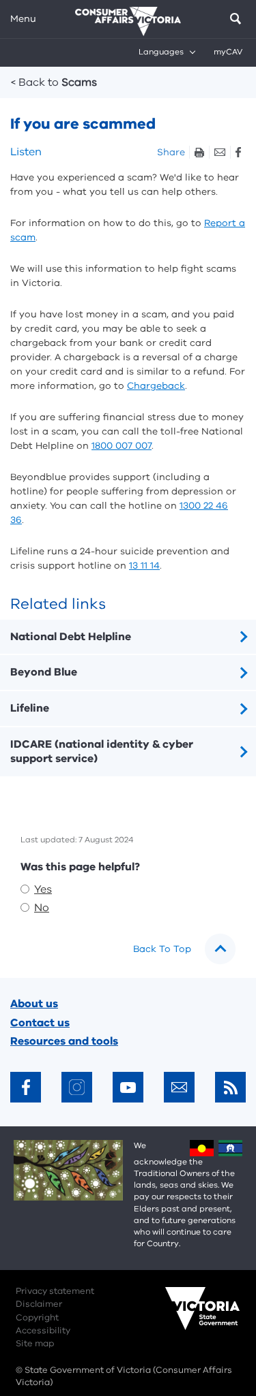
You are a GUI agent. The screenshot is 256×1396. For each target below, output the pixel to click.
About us (34, 1003)
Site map (35, 1343)
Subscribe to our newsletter (179, 1087)
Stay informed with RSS (230, 1087)
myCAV (228, 51)
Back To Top (162, 948)
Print (199, 152)
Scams (54, 82)
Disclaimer (39, 1304)
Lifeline (29, 708)
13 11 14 (144, 565)
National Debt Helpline (70, 636)
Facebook (238, 152)
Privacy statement (55, 1291)
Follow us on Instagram (76, 1087)
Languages (161, 51)
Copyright (37, 1318)
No (41, 907)
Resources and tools (64, 1041)
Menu (23, 18)
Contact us (40, 1022)
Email (219, 152)
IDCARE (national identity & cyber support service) (101, 751)
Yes (43, 889)
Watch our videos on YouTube (128, 1087)
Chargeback (156, 385)
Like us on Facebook (25, 1087)
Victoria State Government (189, 1317)
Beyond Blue (43, 672)
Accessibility (43, 1330)
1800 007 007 (121, 445)
